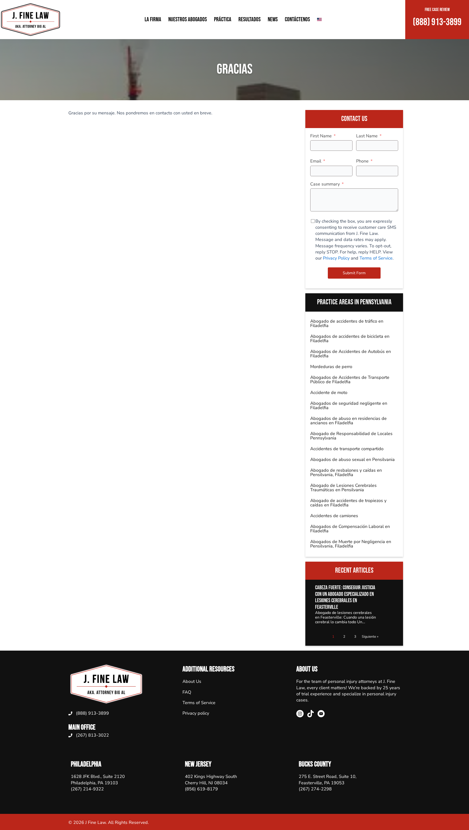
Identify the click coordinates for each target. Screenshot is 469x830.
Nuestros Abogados (187, 19)
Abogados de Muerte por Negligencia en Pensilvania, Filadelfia (350, 544)
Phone (362, 161)
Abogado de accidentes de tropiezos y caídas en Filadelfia (348, 503)
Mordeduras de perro (331, 367)
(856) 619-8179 (201, 789)
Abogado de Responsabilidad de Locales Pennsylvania (351, 436)
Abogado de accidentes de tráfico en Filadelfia (346, 323)
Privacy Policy (337, 258)
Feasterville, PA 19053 (321, 783)
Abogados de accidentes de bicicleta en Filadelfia (349, 338)
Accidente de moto (328, 392)
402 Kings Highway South (211, 776)
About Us (191, 681)
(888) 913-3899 (92, 713)
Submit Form (354, 273)
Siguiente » (370, 636)
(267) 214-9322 (87, 789)
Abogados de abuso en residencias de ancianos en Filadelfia (348, 420)
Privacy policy (195, 713)
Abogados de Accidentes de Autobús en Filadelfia (350, 354)
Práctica (222, 19)
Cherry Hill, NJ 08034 (206, 783)
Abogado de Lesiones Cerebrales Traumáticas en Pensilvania (343, 487)
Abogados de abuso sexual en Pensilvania (352, 459)
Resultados (249, 19)
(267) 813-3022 (92, 735)
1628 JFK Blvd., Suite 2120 (98, 776)
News (273, 19)
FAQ (186, 692)
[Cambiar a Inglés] (319, 19)
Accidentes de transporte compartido (347, 449)
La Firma (153, 19)
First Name (321, 136)
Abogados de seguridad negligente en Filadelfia (348, 405)
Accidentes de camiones (334, 516)
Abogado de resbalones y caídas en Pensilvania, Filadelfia (346, 472)
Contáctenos (297, 19)
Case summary (325, 184)
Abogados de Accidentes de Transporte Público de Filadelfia (349, 379)
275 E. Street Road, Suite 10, (327, 776)
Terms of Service (376, 258)
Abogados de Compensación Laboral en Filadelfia (350, 529)
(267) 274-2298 (315, 789)
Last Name (367, 136)
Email (315, 161)
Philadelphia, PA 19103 (94, 783)
